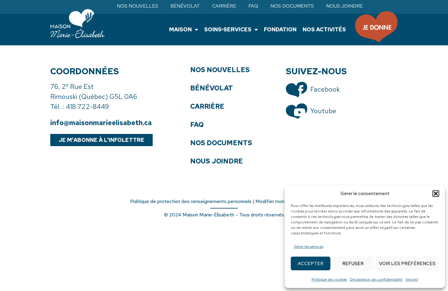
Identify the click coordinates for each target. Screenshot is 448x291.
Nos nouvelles (137, 6)
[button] (436, 194)
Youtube (323, 111)
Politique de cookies (329, 279)
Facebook (325, 89)
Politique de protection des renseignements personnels (190, 201)
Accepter (310, 264)
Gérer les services (308, 246)
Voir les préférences (407, 264)
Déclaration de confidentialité (376, 279)
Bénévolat (185, 6)
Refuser (353, 264)
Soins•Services (227, 29)
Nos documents (292, 6)
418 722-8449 (87, 106)
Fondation (280, 29)
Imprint (412, 279)
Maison (180, 29)
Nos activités (324, 29)
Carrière (224, 6)
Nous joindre (344, 6)
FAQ (253, 6)
